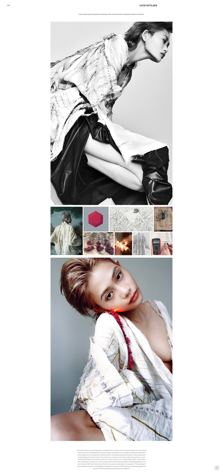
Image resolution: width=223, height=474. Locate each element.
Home (8, 5)
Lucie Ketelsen (148, 5)
